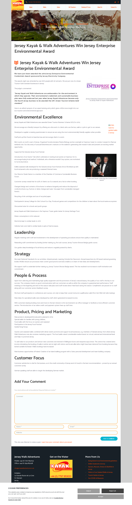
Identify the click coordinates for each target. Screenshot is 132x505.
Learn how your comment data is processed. (57, 442)
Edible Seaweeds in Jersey (96, 464)
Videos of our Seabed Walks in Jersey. (100, 472)
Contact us (114, 7)
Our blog (53, 24)
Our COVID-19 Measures (96, 478)
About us (100, 7)
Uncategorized (67, 24)
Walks (44, 7)
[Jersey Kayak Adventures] (66, 469)
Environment (82, 24)
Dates (58, 7)
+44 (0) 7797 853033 (34, 2)
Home (30, 7)
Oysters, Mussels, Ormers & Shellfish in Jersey (101, 468)
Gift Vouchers (72, 7)
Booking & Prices (86, 7)
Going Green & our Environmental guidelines (102, 461)
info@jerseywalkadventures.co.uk (24, 468)
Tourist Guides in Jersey (96, 475)
